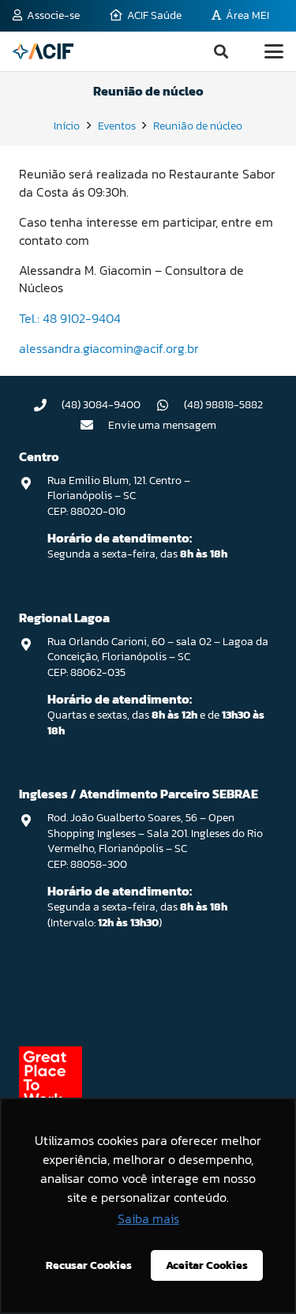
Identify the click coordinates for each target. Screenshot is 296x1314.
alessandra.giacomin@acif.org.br (109, 348)
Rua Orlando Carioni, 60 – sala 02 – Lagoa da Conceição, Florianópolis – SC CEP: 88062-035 (157, 657)
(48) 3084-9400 (101, 404)
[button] (221, 51)
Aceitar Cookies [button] (207, 1265)
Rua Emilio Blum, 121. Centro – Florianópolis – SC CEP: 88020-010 (118, 496)
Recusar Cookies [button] (89, 1265)
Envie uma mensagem (162, 425)
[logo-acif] (43, 51)
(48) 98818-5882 (223, 404)
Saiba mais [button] (148, 1218)
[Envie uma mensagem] (94, 425)
